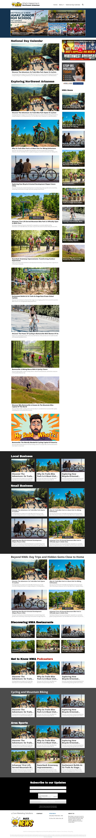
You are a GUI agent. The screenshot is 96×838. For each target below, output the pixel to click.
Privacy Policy (46, 807)
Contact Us (59, 831)
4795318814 (52, 813)
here (51, 836)
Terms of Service (64, 831)
